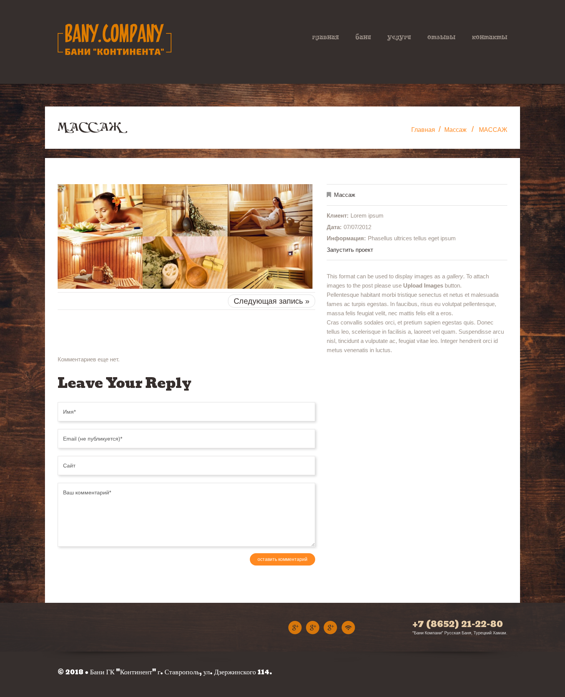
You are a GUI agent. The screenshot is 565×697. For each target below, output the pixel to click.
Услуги (399, 36)
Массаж (455, 129)
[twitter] (295, 627)
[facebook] (330, 627)
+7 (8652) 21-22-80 (457, 623)
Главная (325, 36)
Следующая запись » (271, 301)
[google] (312, 627)
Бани (363, 36)
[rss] (348, 627)
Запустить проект (350, 249)
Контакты (489, 36)
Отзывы (441, 36)
